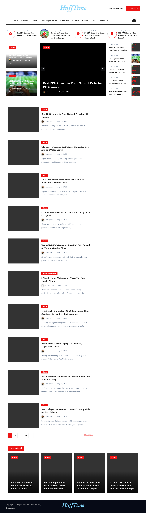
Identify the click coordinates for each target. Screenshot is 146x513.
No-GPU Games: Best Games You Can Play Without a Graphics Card (94, 35)
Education (64, 21)
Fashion (75, 21)
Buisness (24, 21)
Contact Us (103, 21)
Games (85, 21)
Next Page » (88, 435)
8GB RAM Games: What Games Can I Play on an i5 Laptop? (127, 35)
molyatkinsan (50, 285)
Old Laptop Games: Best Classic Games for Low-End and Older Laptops (60, 35)
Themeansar (10, 508)
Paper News (34, 505)
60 (26, 435)
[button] (138, 20)
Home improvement (49, 21)
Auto (93, 21)
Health (34, 21)
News (15, 21)
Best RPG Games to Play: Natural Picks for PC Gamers (117, 50)
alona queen (16, 60)
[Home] (9, 20)
